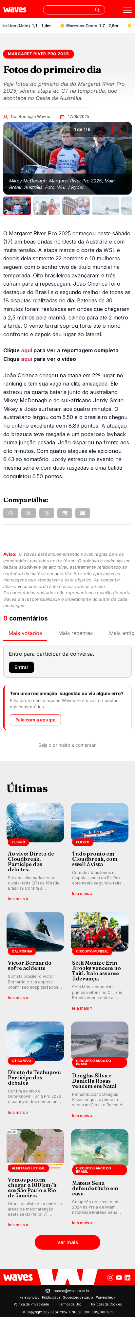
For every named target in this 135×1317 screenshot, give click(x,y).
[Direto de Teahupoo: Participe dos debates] (35, 1070)
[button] (10, 513)
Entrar (21, 667)
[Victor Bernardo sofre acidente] (35, 962)
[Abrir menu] (127, 10)
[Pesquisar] (97, 10)
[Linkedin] (127, 1277)
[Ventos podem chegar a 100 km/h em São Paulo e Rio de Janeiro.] (35, 1179)
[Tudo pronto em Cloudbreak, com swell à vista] (99, 853)
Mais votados (25, 633)
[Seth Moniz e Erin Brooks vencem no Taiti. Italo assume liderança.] (99, 962)
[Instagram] (110, 1277)
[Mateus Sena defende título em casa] (99, 1179)
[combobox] (74, 9)
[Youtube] (119, 1277)
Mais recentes (75, 633)
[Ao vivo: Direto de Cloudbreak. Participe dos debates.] (35, 853)
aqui (26, 350)
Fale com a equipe (35, 719)
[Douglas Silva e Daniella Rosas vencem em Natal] (99, 1070)
